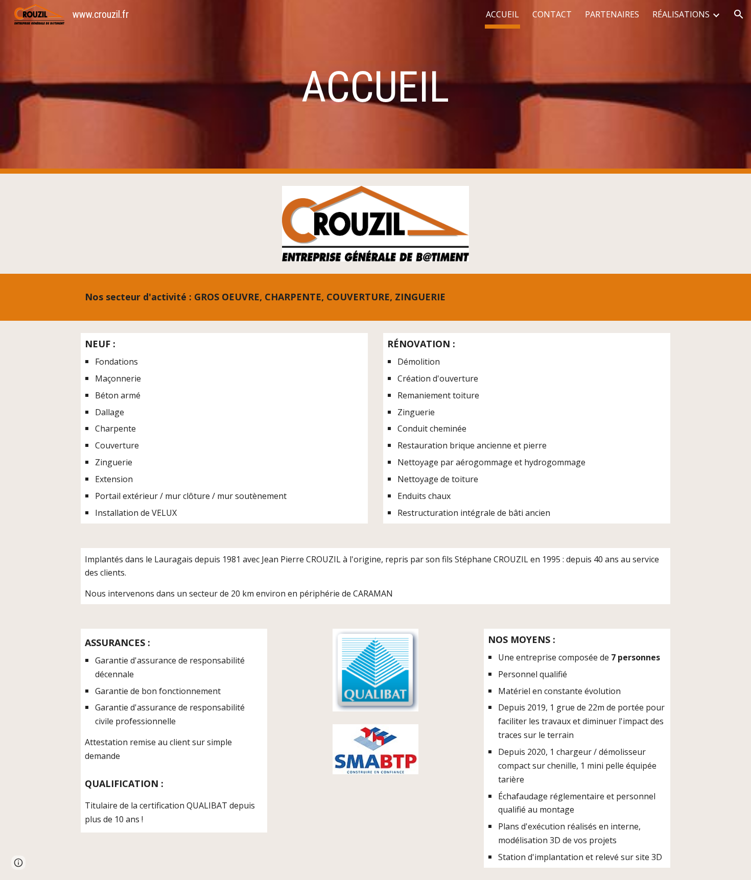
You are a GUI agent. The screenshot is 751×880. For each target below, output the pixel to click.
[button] (738, 14)
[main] (375, 87)
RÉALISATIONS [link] (681, 14)
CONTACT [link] (552, 14)
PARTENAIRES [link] (612, 14)
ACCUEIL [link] (502, 14)
